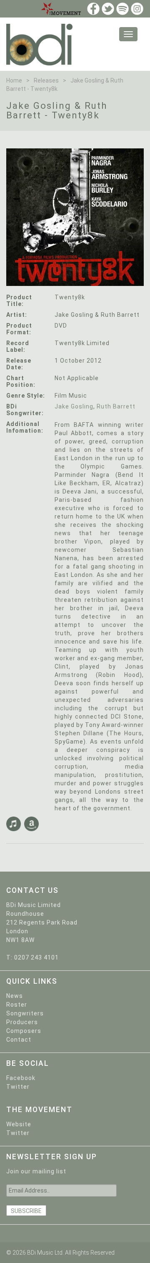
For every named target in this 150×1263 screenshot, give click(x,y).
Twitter (18, 1086)
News (14, 995)
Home (14, 80)
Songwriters (25, 1013)
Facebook (20, 1078)
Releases (46, 80)
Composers (23, 1030)
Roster (16, 1004)
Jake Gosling (74, 406)
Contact (18, 1039)
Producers (22, 1022)
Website (18, 1124)
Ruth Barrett (116, 406)
